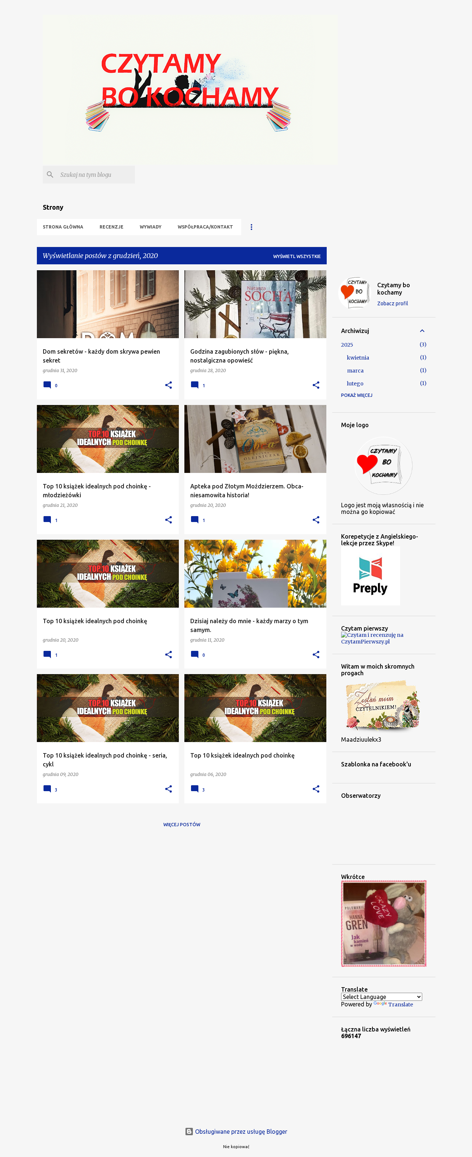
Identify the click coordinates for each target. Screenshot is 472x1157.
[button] (168, 386)
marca (355, 370)
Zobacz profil (392, 303)
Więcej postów (181, 824)
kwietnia (358, 357)
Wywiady (151, 226)
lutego (355, 383)
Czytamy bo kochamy (393, 289)
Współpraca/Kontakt (205, 226)
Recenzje (112, 226)
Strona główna (63, 226)
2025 (347, 344)
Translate (400, 1004)
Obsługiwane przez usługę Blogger (240, 1131)
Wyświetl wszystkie (297, 256)
